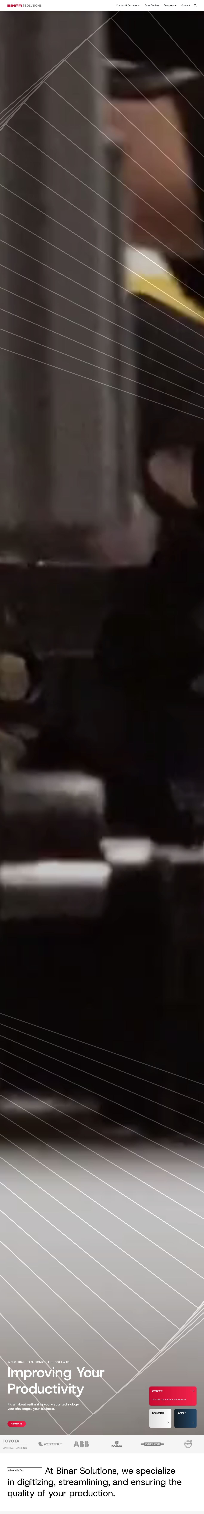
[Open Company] (176, 5)
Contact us (16, 1423)
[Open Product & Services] (139, 5)
